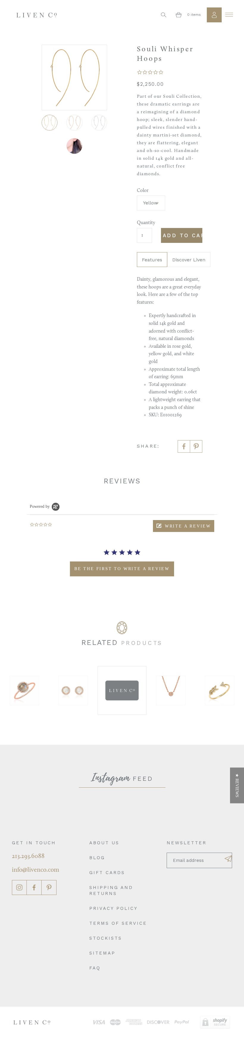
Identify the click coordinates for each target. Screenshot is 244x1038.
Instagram (19, 887)
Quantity (144, 223)
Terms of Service (118, 923)
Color (142, 190)
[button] (183, 526)
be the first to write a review (122, 569)
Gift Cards (107, 872)
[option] (40, 690)
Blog (97, 857)
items (194, 15)
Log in (214, 14)
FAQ (95, 968)
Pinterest (49, 887)
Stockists (105, 938)
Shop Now (40, 690)
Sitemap (102, 953)
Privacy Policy (113, 908)
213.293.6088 (28, 856)
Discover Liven (188, 260)
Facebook (34, 887)
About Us (104, 842)
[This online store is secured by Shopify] (215, 1022)
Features (152, 260)
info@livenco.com (35, 870)
